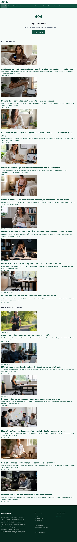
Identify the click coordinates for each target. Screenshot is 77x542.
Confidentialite (38, 520)
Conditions (37, 523)
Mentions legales (39, 518)
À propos (37, 516)
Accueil (4, 6)
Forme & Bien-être (12, 6)
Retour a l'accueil (38, 32)
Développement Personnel (26, 6)
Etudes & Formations (40, 6)
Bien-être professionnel (54, 6)
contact (58, 516)
